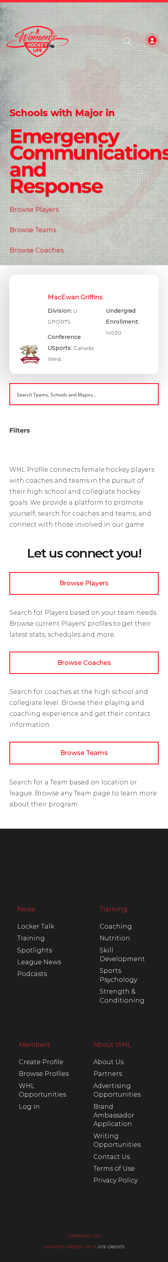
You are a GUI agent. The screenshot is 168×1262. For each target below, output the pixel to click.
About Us (108, 1062)
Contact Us (111, 1157)
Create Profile (41, 1062)
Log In (29, 1106)
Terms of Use (114, 1168)
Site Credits (110, 1246)
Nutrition (115, 938)
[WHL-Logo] (37, 41)
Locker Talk (35, 926)
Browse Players (34, 209)
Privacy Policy (115, 1180)
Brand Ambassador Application (113, 1115)
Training (31, 938)
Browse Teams (32, 230)
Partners (107, 1073)
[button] (127, 41)
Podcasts (32, 974)
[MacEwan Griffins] (84, 324)
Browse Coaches (36, 250)
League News (39, 962)
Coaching (116, 926)
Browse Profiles (44, 1073)
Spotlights (34, 950)
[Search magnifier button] (147, 394)
